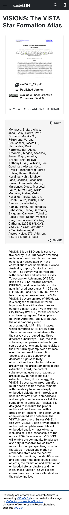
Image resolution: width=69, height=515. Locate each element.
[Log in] (64, 5)
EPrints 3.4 (23, 498)
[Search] (55, 5)
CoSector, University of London (24, 501)
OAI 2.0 (18, 507)
